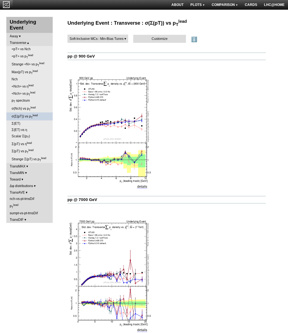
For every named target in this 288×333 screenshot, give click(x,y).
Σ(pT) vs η (22, 143)
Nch (15, 79)
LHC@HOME (274, 5)
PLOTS (196, 5)
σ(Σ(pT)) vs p (25, 116)
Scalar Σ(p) (21, 136)
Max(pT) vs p (25, 72)
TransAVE (17, 192)
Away (14, 36)
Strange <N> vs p (28, 64)
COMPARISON (223, 5)
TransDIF (17, 219)
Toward (15, 179)
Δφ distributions (21, 186)
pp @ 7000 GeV (82, 199)
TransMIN (17, 173)
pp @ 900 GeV (81, 56)
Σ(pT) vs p (23, 151)
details (142, 186)
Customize (160, 38)
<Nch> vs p (23, 93)
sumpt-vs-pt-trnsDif (24, 213)
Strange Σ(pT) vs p (29, 159)
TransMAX (18, 166)
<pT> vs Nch (21, 49)
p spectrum (21, 101)
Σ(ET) (16, 123)
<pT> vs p (22, 56)
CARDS (251, 5)
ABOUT (177, 5)
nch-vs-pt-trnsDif (22, 199)
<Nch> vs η (23, 86)
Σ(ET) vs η (19, 130)
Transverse (18, 42)
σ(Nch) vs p (24, 108)
